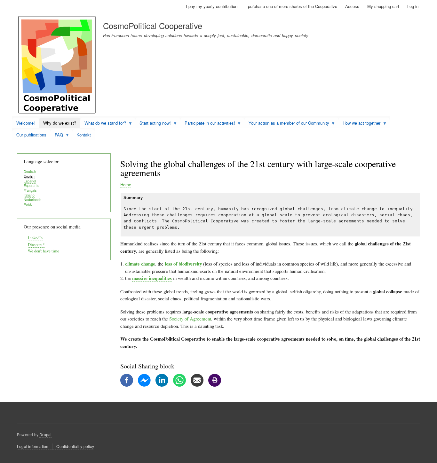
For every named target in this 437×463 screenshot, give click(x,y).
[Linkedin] (161, 385)
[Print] (214, 385)
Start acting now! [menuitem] (153, 124)
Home (125, 184)
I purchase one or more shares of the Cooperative (291, 6)
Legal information (32, 446)
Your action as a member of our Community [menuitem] (286, 124)
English (29, 176)
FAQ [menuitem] (57, 136)
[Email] (197, 385)
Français (30, 190)
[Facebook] (126, 385)
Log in (412, 6)
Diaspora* (36, 244)
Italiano (29, 195)
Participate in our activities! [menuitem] (207, 124)
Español (30, 181)
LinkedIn (35, 238)
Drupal (45, 434)
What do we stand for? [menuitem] (103, 124)
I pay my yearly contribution (211, 6)
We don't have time (43, 251)
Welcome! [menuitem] (25, 123)
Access (352, 6)
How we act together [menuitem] (359, 124)
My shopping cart (383, 6)
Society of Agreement (190, 318)
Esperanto (31, 185)
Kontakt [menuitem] (83, 135)
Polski (28, 204)
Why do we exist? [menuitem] (59, 123)
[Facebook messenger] (144, 385)
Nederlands (32, 199)
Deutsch (30, 171)
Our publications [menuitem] (31, 135)
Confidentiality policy (75, 446)
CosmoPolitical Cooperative (152, 25)
